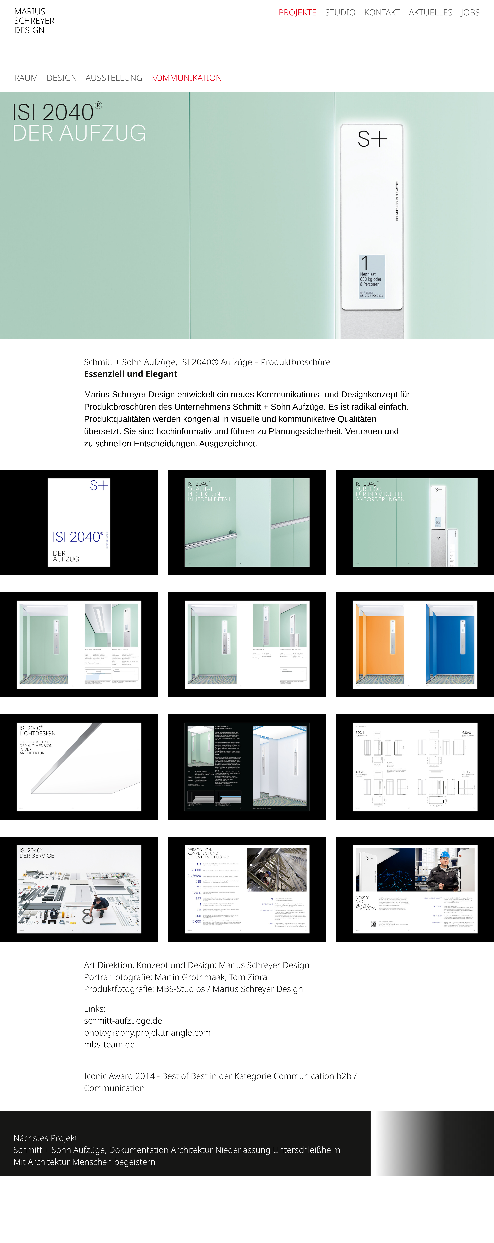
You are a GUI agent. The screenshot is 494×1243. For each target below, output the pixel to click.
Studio (340, 12)
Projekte (298, 12)
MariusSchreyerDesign (34, 20)
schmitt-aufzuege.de (124, 1020)
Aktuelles (431, 12)
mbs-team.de (109, 1044)
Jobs (470, 12)
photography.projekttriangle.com (147, 1032)
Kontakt (382, 12)
